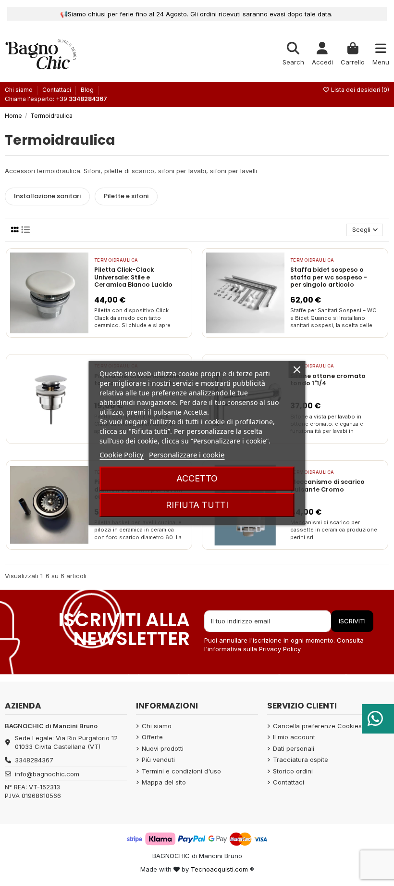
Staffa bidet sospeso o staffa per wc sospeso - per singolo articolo (328, 277)
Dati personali (293, 748)
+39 (81, 98)
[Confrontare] (48, 330)
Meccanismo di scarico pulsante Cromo (327, 486)
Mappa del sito (164, 782)
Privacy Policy (280, 649)
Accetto (197, 478)
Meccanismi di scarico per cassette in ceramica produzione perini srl (333, 530)
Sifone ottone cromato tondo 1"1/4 (328, 380)
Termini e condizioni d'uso (181, 771)
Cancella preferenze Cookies (317, 726)
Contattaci (57, 89)
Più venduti (158, 759)
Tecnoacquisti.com (219, 869)
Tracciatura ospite (300, 759)
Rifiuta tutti (197, 505)
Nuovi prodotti (163, 748)
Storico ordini (293, 771)
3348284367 (34, 760)
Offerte (152, 737)
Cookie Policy (121, 454)
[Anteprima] (61, 330)
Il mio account (294, 737)
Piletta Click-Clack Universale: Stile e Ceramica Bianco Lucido (133, 277)
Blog (87, 89)
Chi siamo (19, 89)
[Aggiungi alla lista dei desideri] (36, 330)
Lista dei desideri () (359, 89)
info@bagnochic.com (47, 774)
